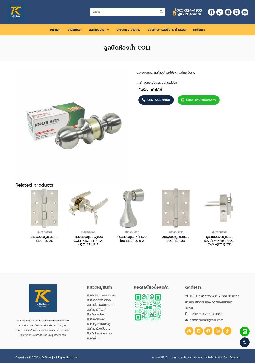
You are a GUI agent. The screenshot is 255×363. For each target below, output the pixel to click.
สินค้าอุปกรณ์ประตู (165, 72)
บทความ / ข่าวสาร (181, 357)
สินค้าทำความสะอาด (99, 333)
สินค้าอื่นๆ (93, 338)
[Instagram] (228, 12)
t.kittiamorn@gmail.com (206, 320)
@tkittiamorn (188, 14)
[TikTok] (219, 12)
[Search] (161, 12)
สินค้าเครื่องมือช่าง (99, 328)
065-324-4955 (189, 10)
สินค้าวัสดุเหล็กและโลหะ (101, 295)
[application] (107, 30)
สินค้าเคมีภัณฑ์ (96, 309)
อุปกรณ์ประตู (187, 72)
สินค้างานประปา (96, 314)
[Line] (236, 12)
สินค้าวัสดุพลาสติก (99, 300)
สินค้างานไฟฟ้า (96, 319)
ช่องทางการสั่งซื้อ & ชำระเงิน (210, 357)
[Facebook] (211, 12)
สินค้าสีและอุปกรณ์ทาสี (101, 305)
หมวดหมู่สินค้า (160, 357)
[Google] (189, 331)
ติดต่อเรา (235, 357)
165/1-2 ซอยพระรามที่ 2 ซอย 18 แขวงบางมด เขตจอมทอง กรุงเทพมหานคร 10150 (212, 302)
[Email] (244, 12)
